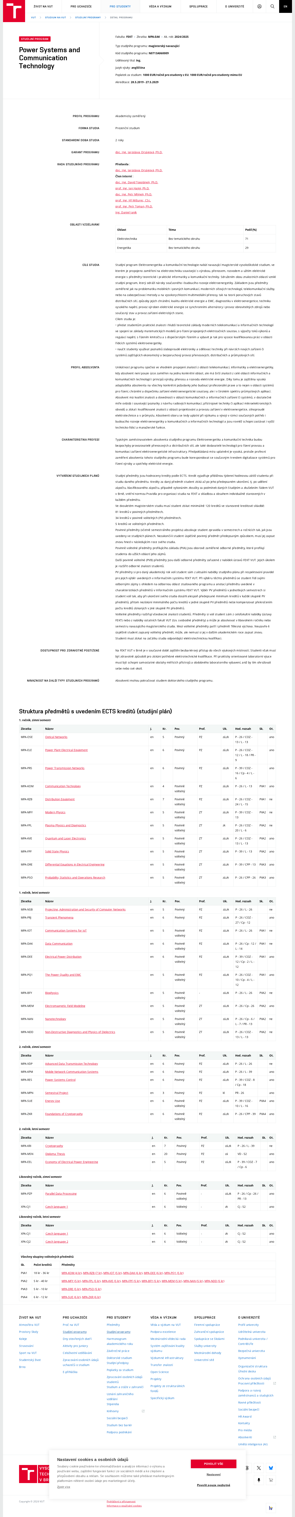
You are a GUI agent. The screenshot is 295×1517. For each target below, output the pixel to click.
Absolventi (250, 1437)
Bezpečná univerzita (251, 1351)
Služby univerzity (205, 1346)
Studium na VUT (55, 17)
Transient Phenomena (59, 917)
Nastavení (214, 1474)
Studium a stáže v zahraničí (125, 1387)
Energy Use (52, 1101)
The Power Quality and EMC (63, 975)
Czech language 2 (57, 1241)
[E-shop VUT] (271, 1480)
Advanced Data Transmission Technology (71, 1064)
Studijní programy (88, 17)
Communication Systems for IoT (66, 930)
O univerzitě (234, 6)
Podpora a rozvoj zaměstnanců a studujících (256, 1392)
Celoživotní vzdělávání (77, 1353)
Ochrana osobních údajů (254, 1378)
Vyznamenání (247, 1358)
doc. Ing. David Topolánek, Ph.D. (136, 182)
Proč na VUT (71, 1325)
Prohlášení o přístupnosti (121, 1501)
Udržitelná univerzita (252, 1332)
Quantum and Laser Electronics (65, 838)
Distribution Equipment (60, 799)
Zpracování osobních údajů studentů (124, 1379)
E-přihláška (70, 1372)
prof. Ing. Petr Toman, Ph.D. (134, 206)
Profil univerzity (248, 1325)
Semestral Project (56, 1093)
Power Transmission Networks (64, 768)
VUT (33, 17)
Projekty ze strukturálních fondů (168, 1388)
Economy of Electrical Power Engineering (71, 1162)
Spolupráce (198, 6)
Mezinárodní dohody (207, 1353)
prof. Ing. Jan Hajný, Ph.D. (132, 188)
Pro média (245, 1430)
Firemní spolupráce (207, 1325)
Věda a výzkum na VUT (166, 1325)
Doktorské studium (119, 1358)
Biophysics (52, 993)
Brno (22, 1367)
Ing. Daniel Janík (126, 212)
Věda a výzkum (160, 6)
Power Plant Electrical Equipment (66, 750)
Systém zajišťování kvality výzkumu (167, 1348)
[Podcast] (259, 1480)
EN (285, 6)
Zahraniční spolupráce (209, 1332)
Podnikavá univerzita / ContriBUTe (253, 1341)
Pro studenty (120, 6)
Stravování (26, 1346)
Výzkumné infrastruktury (167, 1358)
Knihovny (118, 1411)
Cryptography (54, 1146)
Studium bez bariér (119, 1425)
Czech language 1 (56, 1207)
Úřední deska (247, 1371)
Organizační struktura (253, 1366)
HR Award (244, 1416)
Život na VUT (43, 6)
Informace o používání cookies (124, 1505)
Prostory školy (28, 1332)
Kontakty (244, 1423)
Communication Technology (63, 786)
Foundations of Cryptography (64, 1114)
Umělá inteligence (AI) (253, 1444)
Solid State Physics (57, 851)
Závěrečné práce (118, 1351)
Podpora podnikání (119, 1432)
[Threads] (247, 1468)
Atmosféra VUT (29, 1325)
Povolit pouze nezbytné (213, 1485)
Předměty (113, 1325)
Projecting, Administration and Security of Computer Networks (85, 909)
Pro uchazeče (81, 6)
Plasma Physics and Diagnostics (65, 825)
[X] (259, 1468)
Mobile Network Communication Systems (71, 1072)
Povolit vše (213, 1463)
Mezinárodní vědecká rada (168, 1339)
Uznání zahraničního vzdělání (120, 1396)
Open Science (160, 1372)
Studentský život (30, 1360)
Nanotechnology (55, 1019)
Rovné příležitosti (249, 1402)
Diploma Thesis (55, 1154)
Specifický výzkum (163, 1398)
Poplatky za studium (120, 1370)
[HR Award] (271, 1508)
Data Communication (58, 943)
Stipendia (113, 1404)
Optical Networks (56, 737)
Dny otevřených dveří (77, 1339)
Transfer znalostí (162, 1365)
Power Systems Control (60, 1080)
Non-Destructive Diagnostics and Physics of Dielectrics (80, 1032)
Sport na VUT (28, 1353)
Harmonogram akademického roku (120, 1341)
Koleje (23, 1339)
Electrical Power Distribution (63, 957)
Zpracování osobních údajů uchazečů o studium (81, 1362)
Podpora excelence (163, 1332)
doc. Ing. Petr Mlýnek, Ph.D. (133, 194)
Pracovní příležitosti (256, 1383)
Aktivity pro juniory (75, 1346)
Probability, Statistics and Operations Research (75, 877)
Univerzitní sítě (204, 1360)
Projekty (156, 1379)
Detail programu (121, 17)
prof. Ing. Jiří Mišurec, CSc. (133, 200)
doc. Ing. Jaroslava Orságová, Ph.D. (139, 152)
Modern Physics (55, 812)
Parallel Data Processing (61, 1193)
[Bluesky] (271, 1468)
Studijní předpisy (118, 1363)
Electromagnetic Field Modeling (65, 1006)
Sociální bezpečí (117, 1418)
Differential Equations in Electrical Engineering (75, 864)
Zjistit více (63, 1486)
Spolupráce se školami (209, 1339)
